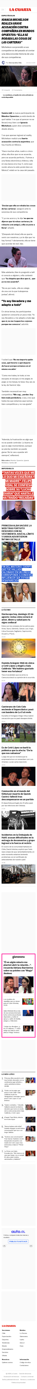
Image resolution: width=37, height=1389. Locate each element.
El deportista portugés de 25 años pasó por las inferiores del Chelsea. (17, 804)
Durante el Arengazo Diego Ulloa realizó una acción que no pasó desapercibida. (17, 717)
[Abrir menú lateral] (3, 9)
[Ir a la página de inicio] (20, 9)
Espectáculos (8, 15)
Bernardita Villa (15, 62)
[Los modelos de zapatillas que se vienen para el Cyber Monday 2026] (28, 1001)
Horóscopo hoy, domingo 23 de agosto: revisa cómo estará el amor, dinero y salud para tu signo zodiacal (17, 618)
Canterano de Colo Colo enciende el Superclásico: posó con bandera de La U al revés (17, 709)
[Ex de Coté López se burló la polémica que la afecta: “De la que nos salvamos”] (18, 777)
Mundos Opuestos (16, 460)
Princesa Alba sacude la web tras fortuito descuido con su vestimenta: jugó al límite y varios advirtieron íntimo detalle (18, 532)
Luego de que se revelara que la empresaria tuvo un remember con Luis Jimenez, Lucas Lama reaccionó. (17, 759)
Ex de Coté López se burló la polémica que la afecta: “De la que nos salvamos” (17, 750)
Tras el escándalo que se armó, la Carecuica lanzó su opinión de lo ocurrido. (18, 676)
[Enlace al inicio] (18, 957)
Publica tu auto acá (18, 1241)
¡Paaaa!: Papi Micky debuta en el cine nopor (13, 1118)
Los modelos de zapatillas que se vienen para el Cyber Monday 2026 (12, 1002)
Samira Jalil (12, 463)
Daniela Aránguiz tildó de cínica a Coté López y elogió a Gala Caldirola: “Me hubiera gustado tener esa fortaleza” (18, 667)
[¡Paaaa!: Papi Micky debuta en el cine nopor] (30, 1120)
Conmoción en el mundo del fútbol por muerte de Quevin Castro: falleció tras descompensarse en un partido (18, 795)
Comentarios (18, 90)
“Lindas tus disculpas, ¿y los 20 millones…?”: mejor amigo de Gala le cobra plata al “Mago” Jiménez (12, 1029)
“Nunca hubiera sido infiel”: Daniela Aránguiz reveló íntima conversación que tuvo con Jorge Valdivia (14, 1129)
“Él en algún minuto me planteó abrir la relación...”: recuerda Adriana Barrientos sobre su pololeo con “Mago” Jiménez (18, 968)
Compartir (6, 90)
